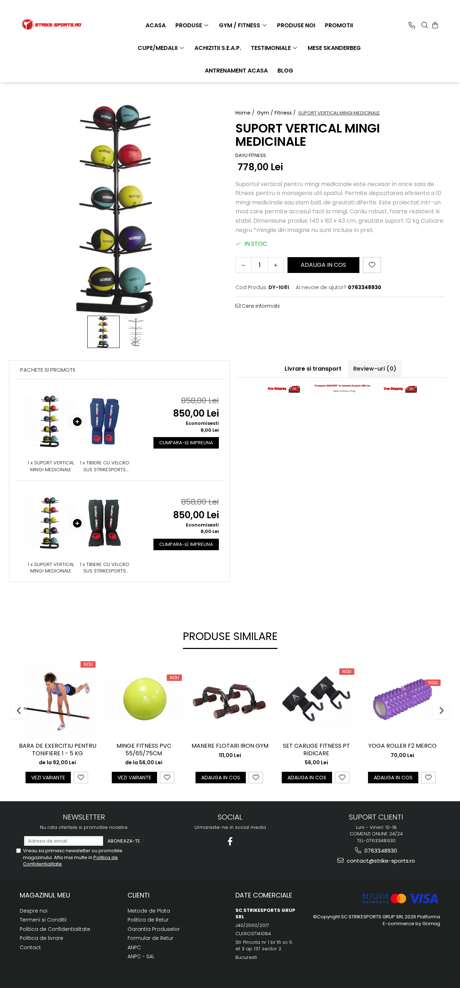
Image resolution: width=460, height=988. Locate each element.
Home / (245, 112)
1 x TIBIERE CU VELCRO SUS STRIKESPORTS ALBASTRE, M (104, 466)
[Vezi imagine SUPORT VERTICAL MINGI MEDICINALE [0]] (103, 332)
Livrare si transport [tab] (313, 369)
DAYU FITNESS (250, 155)
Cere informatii (260, 306)
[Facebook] (230, 841)
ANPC (134, 947)
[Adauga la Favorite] (81, 777)
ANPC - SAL (141, 956)
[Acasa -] (56, 24)
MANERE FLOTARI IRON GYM (230, 746)
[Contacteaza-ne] (411, 25)
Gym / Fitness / (277, 112)
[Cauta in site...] (424, 25)
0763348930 (380, 850)
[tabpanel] (119, 209)
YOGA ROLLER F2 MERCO (402, 746)
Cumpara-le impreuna (186, 442)
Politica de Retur (148, 919)
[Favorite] (372, 265)
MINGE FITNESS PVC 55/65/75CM (143, 749)
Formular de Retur (150, 938)
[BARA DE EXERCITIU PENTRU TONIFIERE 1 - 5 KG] (57, 699)
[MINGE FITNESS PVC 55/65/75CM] (143, 699)
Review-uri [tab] (374, 369)
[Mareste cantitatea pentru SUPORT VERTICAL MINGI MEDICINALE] (276, 265)
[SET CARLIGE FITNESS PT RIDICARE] (316, 699)
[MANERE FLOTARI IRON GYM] (230, 699)
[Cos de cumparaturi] (435, 25)
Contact (30, 947)
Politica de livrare (41, 938)
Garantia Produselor (154, 929)
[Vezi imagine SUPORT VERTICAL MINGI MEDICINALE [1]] (136, 332)
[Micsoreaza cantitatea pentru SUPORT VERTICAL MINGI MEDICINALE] (243, 265)
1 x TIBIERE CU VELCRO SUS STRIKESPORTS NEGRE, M (104, 568)
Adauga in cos (323, 265)
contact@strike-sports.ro (380, 860)
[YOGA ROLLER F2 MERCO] (402, 699)
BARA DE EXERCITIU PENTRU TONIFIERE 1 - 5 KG (57, 749)
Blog (285, 70)
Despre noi (33, 910)
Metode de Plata (149, 910)
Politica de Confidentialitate (55, 929)
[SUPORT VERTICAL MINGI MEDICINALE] (119, 209)
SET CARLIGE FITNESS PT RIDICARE (316, 749)
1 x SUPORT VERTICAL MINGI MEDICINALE (51, 466)
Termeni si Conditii (43, 919)
